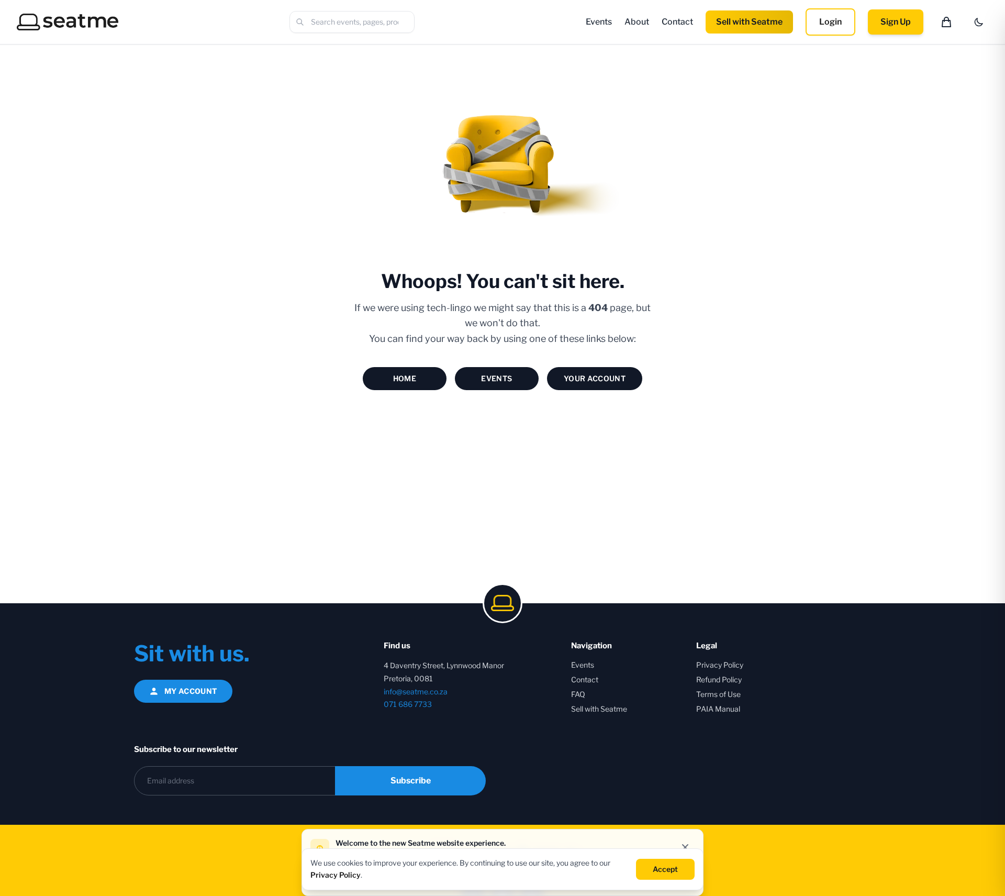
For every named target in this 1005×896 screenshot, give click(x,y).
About (636, 22)
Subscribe (410, 781)
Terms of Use (718, 694)
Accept (665, 868)
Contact (677, 22)
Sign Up (895, 22)
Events (599, 22)
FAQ (578, 694)
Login (830, 22)
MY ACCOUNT (191, 691)
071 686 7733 (408, 704)
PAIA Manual (718, 708)
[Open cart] (946, 22)
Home (404, 378)
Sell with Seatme (749, 22)
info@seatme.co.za (416, 691)
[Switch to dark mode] (978, 22)
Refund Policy (719, 679)
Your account (595, 378)
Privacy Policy (719, 664)
